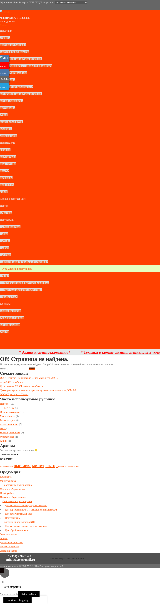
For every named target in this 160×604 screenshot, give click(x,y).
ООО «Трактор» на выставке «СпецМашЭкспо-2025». (29, 378)
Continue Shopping (17, 600)
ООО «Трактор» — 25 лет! (14, 394)
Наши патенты (8, 163)
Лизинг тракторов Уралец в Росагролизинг (25, 261)
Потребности (7, 184)
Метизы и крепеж (9, 546)
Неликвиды (6, 177)
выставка (22, 465)
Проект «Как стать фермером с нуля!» (22, 289)
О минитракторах (11, 226)
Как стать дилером (10, 324)
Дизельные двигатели (11, 121)
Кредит (5, 275)
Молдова (3, 466)
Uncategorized (7, 436)
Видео (5, 233)
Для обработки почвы (11, 100)
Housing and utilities (10, 432)
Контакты (5, 303)
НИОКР (4, 170)
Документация (8, 156)
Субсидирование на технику (17, 268)
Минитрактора (8, 481)
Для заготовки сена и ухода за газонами (21, 58)
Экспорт (4, 331)
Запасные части (8, 135)
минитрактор (45, 465)
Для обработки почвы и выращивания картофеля (26, 65)
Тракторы (5, 37)
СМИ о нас (6, 212)
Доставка (6, 254)
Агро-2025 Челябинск (11, 382)
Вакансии (5, 149)
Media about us (7, 416)
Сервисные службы (10, 310)
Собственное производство (14, 51)
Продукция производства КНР (16, 86)
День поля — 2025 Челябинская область (21, 386)
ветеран (10, 466)
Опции (4, 114)
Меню (3, 25)
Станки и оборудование (12, 198)
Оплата (5, 247)
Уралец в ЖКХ (10, 296)
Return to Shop (28, 594)
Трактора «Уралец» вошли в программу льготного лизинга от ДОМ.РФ (38, 390)
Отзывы (6, 240)
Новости (4, 205)
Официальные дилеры (12, 317)
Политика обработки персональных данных (25, 282)
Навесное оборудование (13, 44)
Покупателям (7, 219)
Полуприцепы (7, 107)
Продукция (6, 30)
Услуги (4, 191)
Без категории (7, 420)
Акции (3, 440)
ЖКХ (3, 428)
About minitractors (9, 424)
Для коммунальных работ (13, 72)
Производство (7, 142)
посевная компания (72, 466)
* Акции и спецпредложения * (38, 352)
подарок (61, 466)
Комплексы (6, 128)
